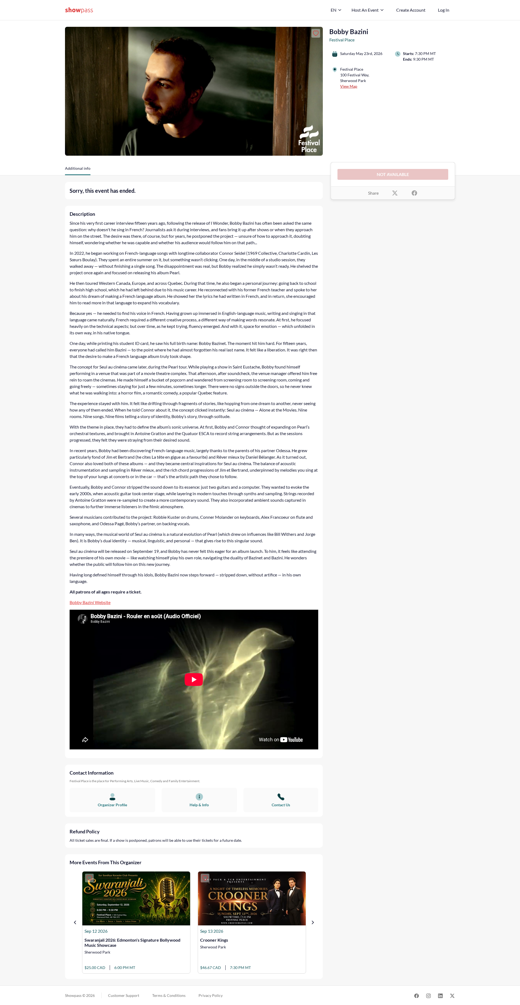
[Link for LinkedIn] (440, 995)
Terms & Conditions (169, 995)
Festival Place (342, 39)
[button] (77, 170)
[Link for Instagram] (428, 995)
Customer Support (123, 995)
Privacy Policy (211, 995)
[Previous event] (75, 922)
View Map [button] (348, 86)
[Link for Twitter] (452, 995)
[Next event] (312, 922)
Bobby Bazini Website (90, 602)
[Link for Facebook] (416, 995)
